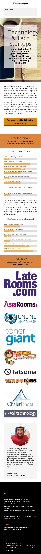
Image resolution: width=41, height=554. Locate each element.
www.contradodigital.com (13, 529)
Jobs (27, 545)
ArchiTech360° (9, 511)
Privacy (32, 545)
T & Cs (33, 548)
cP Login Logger (9, 516)
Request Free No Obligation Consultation (20, 122)
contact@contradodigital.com (18, 527)
